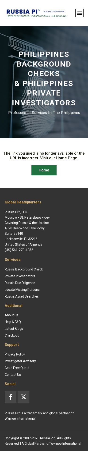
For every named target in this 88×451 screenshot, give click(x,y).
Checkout (12, 335)
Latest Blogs (14, 328)
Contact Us (13, 374)
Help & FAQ (13, 322)
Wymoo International (65, 443)
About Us (11, 315)
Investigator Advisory (20, 361)
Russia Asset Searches (22, 296)
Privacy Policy (15, 354)
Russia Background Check (24, 269)
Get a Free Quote (17, 368)
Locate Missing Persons (22, 289)
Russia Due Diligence (20, 283)
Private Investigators (20, 276)
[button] (79, 13)
